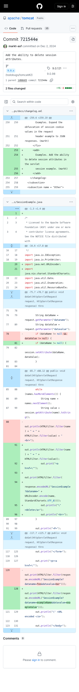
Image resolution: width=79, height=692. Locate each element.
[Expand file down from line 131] (11, 630)
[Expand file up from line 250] (11, 117)
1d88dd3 (22, 80)
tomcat (28, 18)
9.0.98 (51, 73)
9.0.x (10, 70)
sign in (36, 659)
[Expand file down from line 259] (11, 192)
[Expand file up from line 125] (11, 537)
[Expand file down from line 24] (11, 292)
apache (14, 18)
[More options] (71, 111)
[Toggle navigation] (6, 6)
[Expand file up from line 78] (11, 296)
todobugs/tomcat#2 (19, 74)
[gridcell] (39, 117)
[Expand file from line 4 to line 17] (11, 245)
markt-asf (15, 46)
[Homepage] (39, 6)
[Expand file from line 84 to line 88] (11, 378)
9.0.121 (56, 68)
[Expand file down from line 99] (11, 533)
